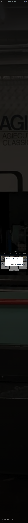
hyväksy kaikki (20, 264)
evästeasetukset (13, 264)
